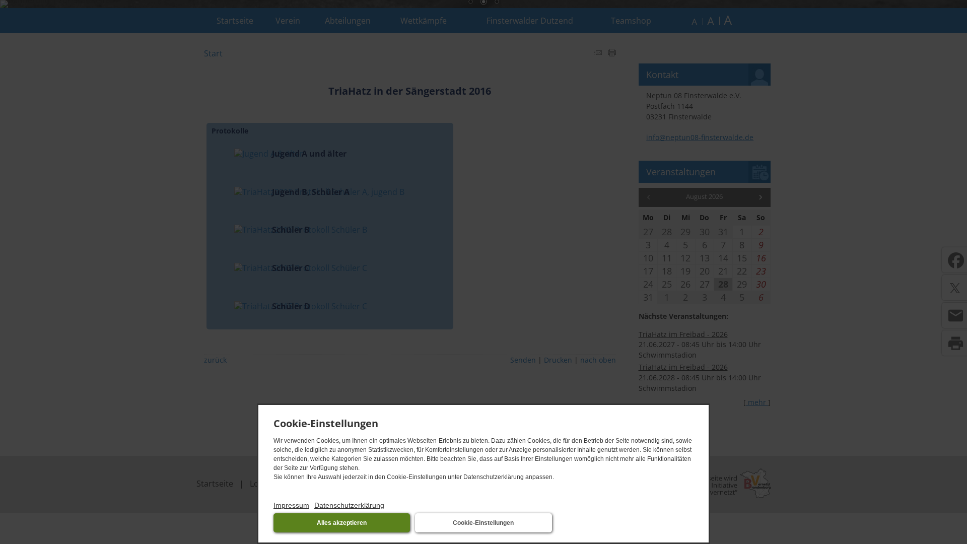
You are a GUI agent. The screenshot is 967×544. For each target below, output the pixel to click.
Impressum (291, 505)
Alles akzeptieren (342, 522)
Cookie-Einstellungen (483, 522)
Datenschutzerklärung (349, 505)
